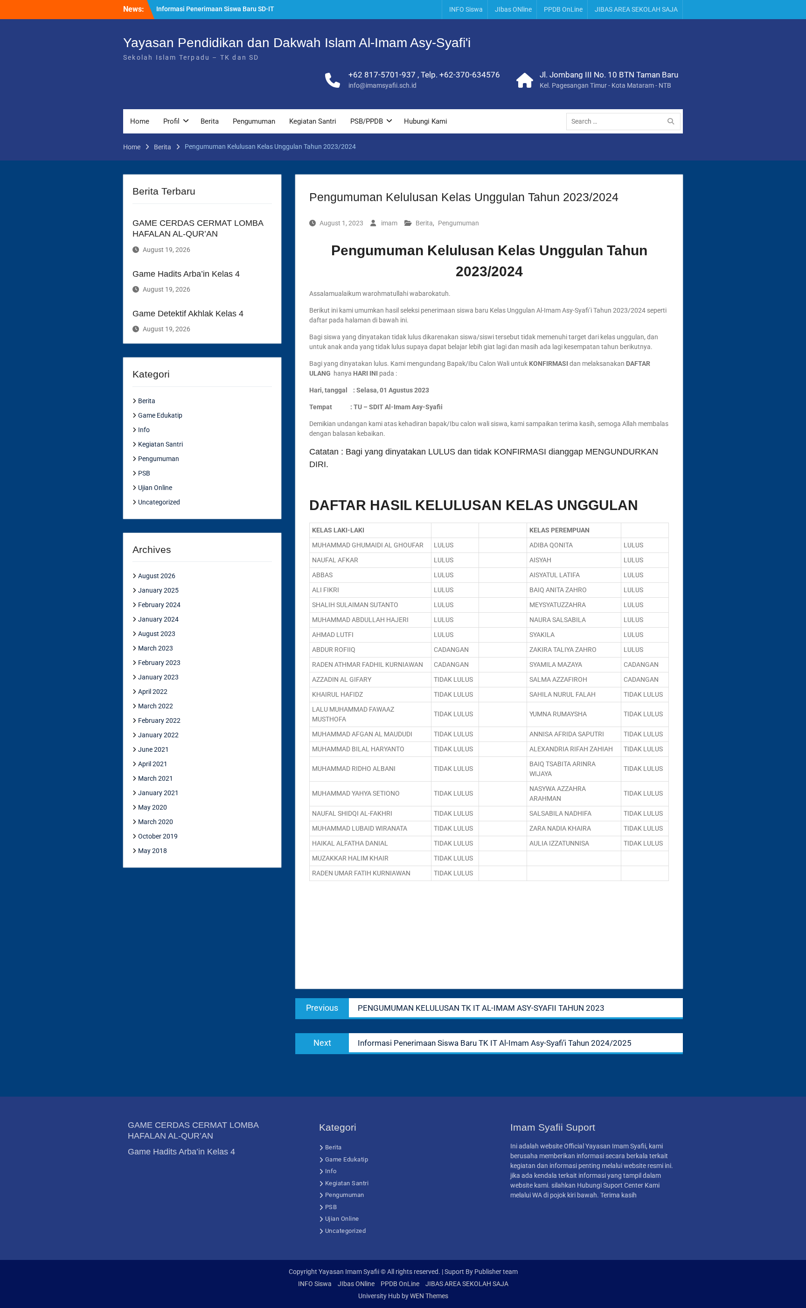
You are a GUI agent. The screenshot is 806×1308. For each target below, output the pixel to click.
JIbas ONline (513, 9)
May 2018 (152, 850)
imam (389, 223)
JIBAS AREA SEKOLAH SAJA (636, 9)
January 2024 (158, 619)
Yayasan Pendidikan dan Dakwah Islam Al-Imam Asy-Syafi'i (297, 42)
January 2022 (158, 735)
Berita (210, 121)
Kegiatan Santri (312, 121)
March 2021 (155, 778)
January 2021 (158, 793)
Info (144, 430)
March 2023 (155, 648)
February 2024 (159, 605)
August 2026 (156, 576)
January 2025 (158, 590)
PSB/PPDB (366, 121)
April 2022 (152, 691)
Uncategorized (159, 502)
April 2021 (152, 764)
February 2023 (159, 662)
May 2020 (152, 807)
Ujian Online (155, 487)
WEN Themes (429, 1296)
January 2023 (158, 677)
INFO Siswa (466, 9)
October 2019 (158, 836)
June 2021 (153, 749)
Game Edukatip (160, 415)
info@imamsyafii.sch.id (382, 85)
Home (139, 121)
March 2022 (155, 706)
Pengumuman (254, 121)
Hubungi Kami (425, 121)
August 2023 (156, 633)
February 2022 (159, 720)
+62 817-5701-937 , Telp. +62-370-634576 (424, 74)
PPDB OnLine (563, 9)
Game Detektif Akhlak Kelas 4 (187, 313)
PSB (144, 473)
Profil (171, 121)
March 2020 (155, 821)
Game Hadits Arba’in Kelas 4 (186, 274)
